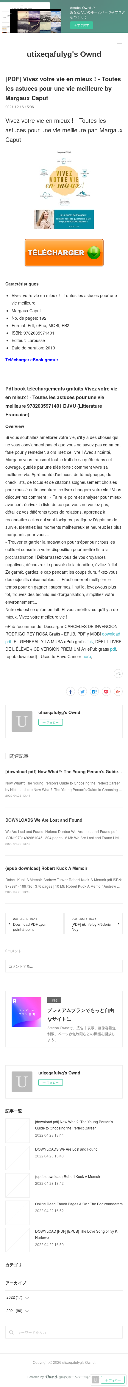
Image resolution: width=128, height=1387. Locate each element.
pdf (113, 649)
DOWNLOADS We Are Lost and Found (43, 820)
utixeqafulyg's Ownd (64, 54)
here (86, 656)
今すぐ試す (81, 25)
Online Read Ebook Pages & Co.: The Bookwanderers (79, 1203)
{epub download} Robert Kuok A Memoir (46, 868)
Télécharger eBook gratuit (31, 360)
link (90, 641)
